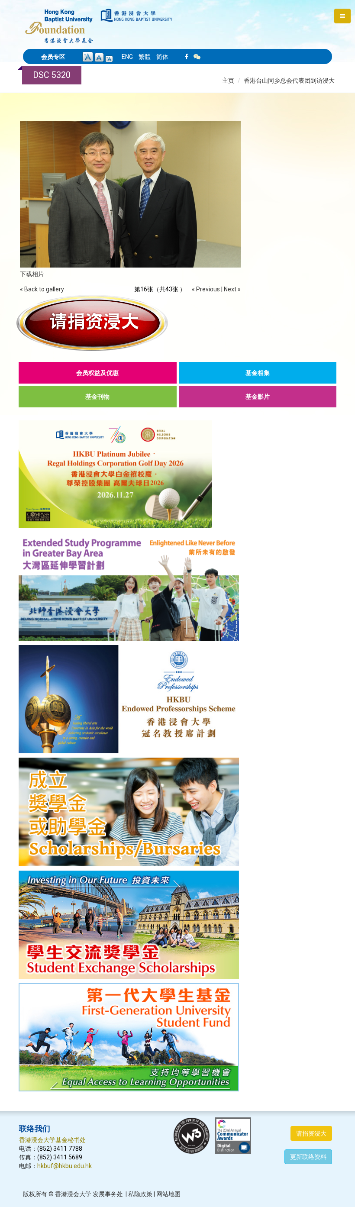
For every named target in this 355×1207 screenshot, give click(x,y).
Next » (232, 289)
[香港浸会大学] (136, 15)
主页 (228, 80)
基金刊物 (97, 396)
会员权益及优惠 (97, 372)
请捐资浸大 (311, 1133)
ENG (127, 56)
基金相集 (257, 372)
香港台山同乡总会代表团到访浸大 (289, 80)
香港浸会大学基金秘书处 (52, 1139)
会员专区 (53, 56)
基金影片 (257, 396)
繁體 (145, 56)
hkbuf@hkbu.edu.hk (64, 1165)
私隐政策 (140, 1194)
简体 (162, 56)
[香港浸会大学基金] (59, 21)
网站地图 (168, 1194)
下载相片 (32, 274)
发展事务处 (108, 1194)
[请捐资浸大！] (177, 323)
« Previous (206, 289)
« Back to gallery (42, 289)
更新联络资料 (308, 1156)
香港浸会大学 (73, 1194)
